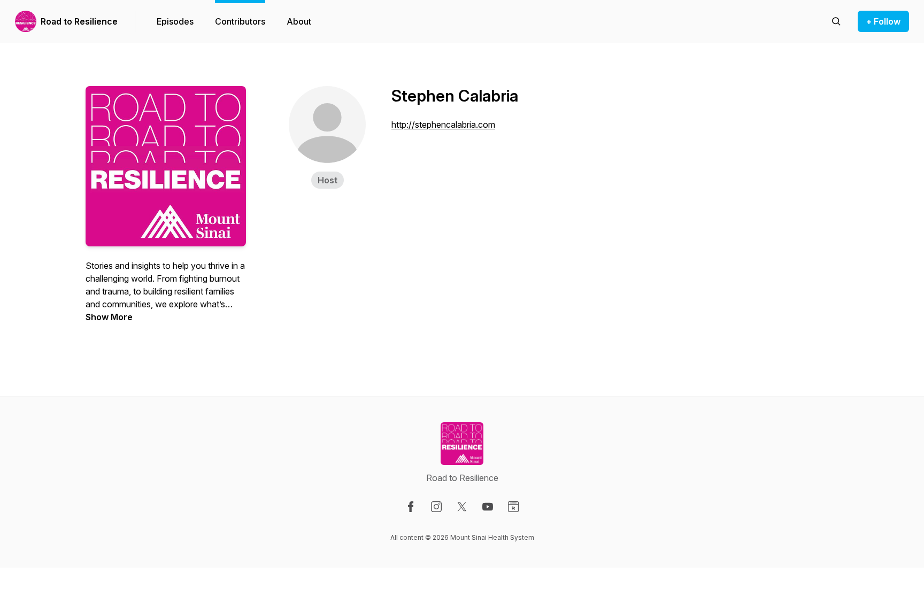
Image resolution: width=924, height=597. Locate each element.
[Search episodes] (836, 21)
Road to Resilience (79, 21)
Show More (109, 317)
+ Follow (883, 21)
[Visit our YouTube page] (487, 506)
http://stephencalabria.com (443, 124)
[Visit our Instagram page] (436, 506)
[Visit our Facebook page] (410, 506)
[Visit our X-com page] (462, 506)
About (299, 21)
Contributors (240, 21)
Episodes (175, 21)
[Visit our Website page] (513, 506)
